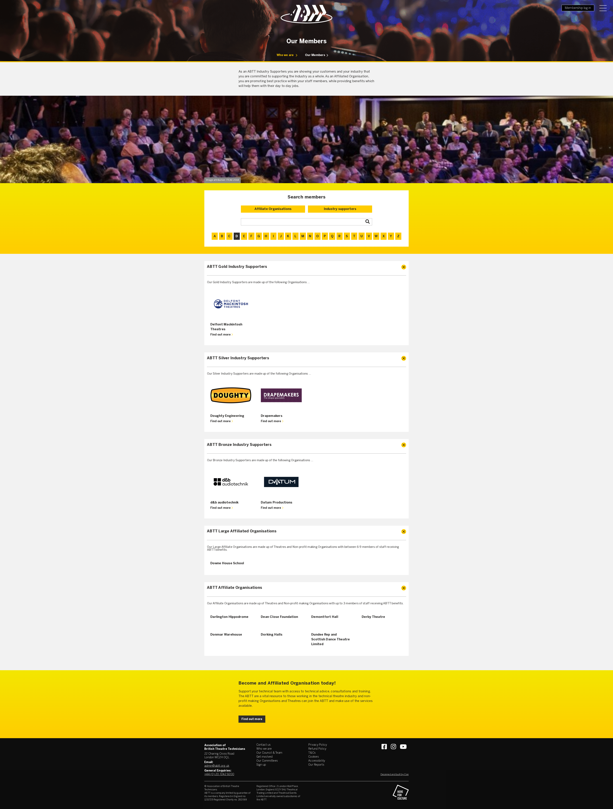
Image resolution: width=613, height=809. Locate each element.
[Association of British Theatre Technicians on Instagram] (393, 752)
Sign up (261, 765)
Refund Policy (317, 749)
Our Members (315, 55)
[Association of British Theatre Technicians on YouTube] (403, 752)
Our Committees (267, 761)
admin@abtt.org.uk (216, 766)
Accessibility (316, 761)
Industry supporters (340, 209)
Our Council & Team (269, 753)
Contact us (263, 745)
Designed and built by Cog (395, 775)
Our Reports (316, 765)
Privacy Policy (317, 745)
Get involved (264, 757)
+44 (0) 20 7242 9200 (219, 774)
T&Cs (312, 753)
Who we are (285, 55)
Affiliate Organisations (273, 209)
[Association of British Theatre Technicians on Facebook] (384, 752)
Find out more (220, 334)
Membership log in (578, 8)
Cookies (313, 757)
